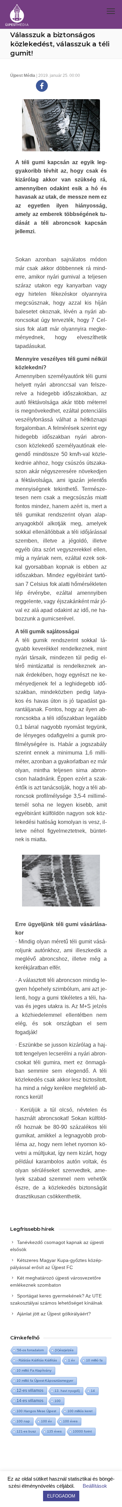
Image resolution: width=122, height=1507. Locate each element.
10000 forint (82, 1431)
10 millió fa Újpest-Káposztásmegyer (45, 1380)
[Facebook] (42, 86)
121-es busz (26, 1431)
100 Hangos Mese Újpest (36, 1411)
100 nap (23, 1421)
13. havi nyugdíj (67, 1391)
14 (93, 1391)
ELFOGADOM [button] (61, 1496)
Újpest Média (22, 75)
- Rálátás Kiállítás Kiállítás (37, 1360)
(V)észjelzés (64, 1350)
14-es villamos (30, 1400)
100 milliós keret (80, 1411)
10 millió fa (94, 1360)
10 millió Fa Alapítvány (34, 1370)
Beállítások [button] (95, 1486)
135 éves (54, 1431)
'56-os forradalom (30, 1350)
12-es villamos (30, 1390)
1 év (71, 1360)
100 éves (70, 1421)
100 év (46, 1421)
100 (58, 1401)
